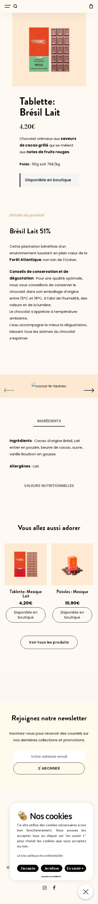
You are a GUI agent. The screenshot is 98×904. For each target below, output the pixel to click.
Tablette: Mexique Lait (26, 594)
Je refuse (51, 868)
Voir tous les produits (49, 642)
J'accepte (27, 868)
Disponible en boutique (25, 615)
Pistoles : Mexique (72, 592)
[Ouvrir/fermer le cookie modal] (85, 891)
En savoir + (75, 868)
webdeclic (57, 876)
